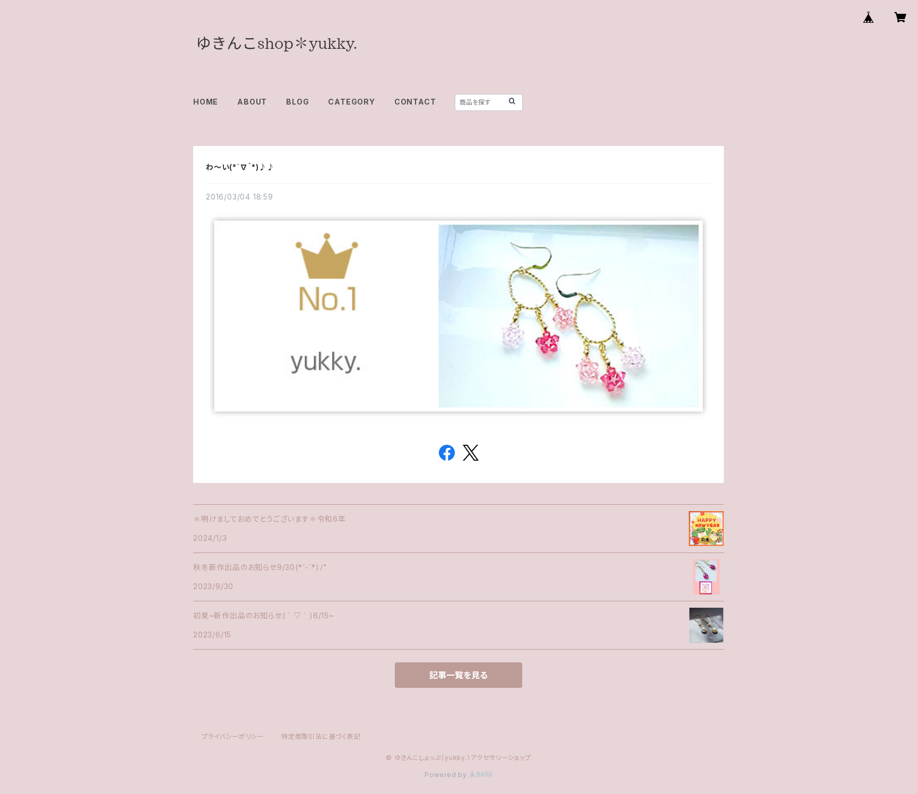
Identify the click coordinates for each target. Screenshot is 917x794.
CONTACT (415, 101)
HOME (205, 101)
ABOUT (252, 101)
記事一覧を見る (458, 675)
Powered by (447, 775)
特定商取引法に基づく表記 (321, 736)
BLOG (297, 101)
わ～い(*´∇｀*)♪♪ (240, 166)
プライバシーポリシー (233, 736)
